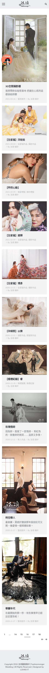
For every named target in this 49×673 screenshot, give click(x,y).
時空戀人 (10, 517)
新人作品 (21, 439)
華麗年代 (10, 608)
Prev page (42, 639)
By (33, 99)
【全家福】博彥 (14, 283)
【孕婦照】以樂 (14, 331)
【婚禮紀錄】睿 (14, 379)
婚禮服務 (21, 383)
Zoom (21, 121)
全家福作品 (22, 144)
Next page (46, 639)
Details (28, 121)
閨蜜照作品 (31, 335)
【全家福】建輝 (14, 235)
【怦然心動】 (12, 187)
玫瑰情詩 (10, 427)
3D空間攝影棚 (13, 86)
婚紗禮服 (30, 192)
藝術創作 (21, 99)
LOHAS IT (24, 670)
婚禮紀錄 (30, 383)
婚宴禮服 (21, 192)
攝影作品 (32, 144)
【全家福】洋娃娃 (15, 139)
